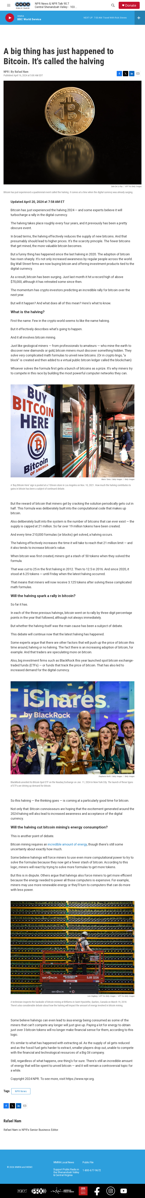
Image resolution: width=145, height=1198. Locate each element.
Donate (130, 5)
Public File (88, 1162)
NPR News (21, 1091)
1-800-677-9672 (92, 1170)
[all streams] (140, 18)
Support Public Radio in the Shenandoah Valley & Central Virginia (66, 1172)
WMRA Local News (63, 1162)
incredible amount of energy (67, 844)
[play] (10, 18)
